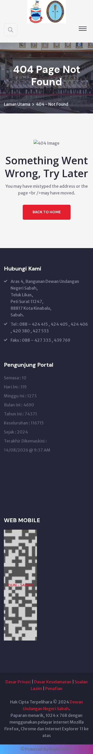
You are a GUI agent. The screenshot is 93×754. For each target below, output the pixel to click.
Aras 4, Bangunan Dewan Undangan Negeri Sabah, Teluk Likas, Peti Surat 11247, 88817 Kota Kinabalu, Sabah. (45, 298)
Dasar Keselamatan (52, 681)
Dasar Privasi (18, 681)
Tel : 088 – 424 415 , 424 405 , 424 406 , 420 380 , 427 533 (49, 327)
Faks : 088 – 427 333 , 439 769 (40, 340)
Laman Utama (17, 104)
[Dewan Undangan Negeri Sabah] (46, 11)
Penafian (53, 688)
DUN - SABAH (20, 584)
